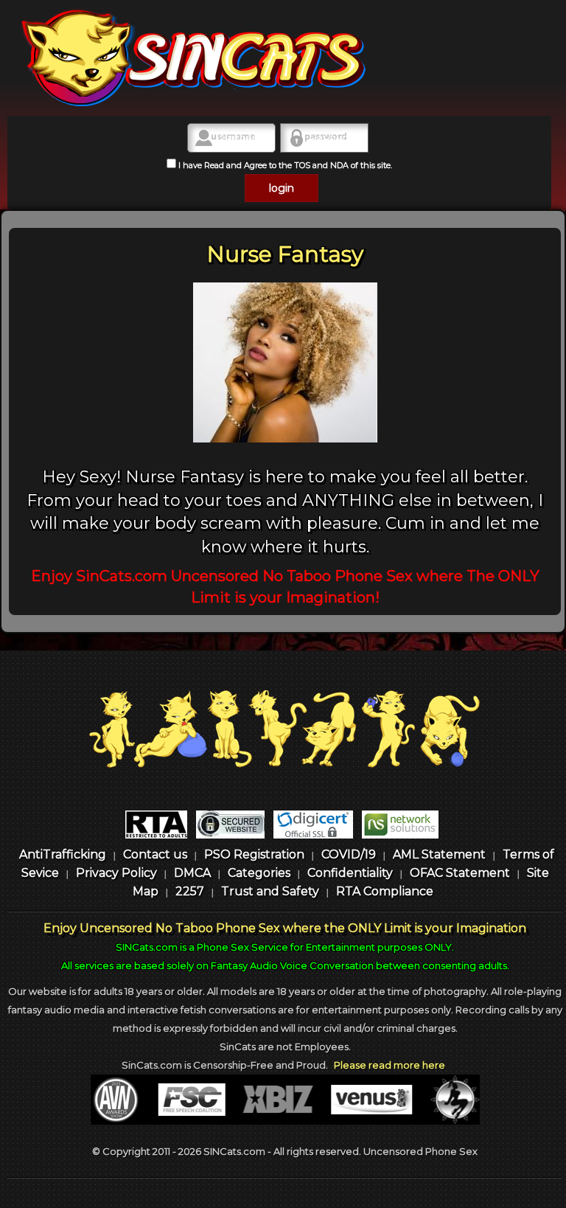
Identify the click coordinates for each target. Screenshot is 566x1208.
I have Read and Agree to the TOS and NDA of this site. (284, 165)
